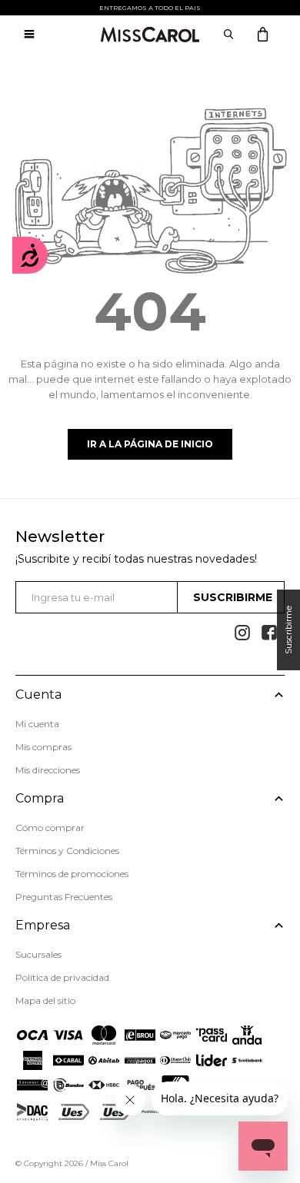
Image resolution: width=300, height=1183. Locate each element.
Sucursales (38, 954)
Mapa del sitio (45, 1000)
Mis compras (43, 747)
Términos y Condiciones (67, 850)
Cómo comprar (50, 827)
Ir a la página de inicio (150, 444)
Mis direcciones (47, 770)
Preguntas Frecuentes (63, 896)
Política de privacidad (62, 977)
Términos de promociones (71, 873)
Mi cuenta (37, 723)
